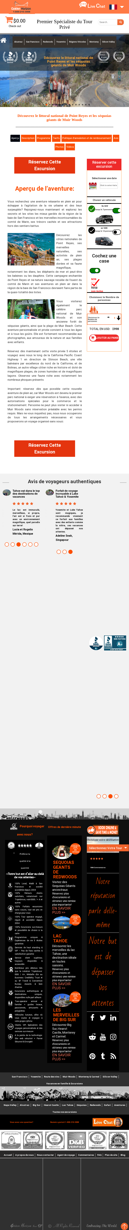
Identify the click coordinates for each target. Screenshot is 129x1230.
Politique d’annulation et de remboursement (86, 138)
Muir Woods (69, 1076)
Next (36, 513)
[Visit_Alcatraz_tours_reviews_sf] (124, 1226)
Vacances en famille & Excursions (64, 1083)
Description (28, 138)
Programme (43, 138)
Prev (7, 513)
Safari (107, 1105)
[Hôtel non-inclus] (94, 283)
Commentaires (86, 1155)
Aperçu (15, 138)
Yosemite (61, 42)
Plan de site (111, 1155)
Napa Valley (10, 1105)
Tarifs (56, 138)
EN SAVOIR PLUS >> (61, 910)
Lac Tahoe (67, 1105)
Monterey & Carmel (89, 1076)
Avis (116, 138)
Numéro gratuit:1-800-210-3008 (64, 1122)
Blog (123, 1155)
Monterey (94, 42)
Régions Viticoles (77, 42)
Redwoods (48, 42)
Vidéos (70, 146)
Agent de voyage (66, 1155)
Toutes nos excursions (64, 1112)
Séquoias (82, 1105)
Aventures (119, 1105)
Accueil (8, 1155)
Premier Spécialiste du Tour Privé (64, 24)
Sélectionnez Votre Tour (106, 848)
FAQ (99, 1155)
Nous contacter (45, 1155)
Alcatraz (18, 42)
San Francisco (32, 42)
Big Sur (36, 1105)
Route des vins (51, 1076)
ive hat (96, 6)
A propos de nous (24, 1155)
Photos (59, 146)
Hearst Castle (51, 1105)
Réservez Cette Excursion (44, 165)
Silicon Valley (108, 42)
